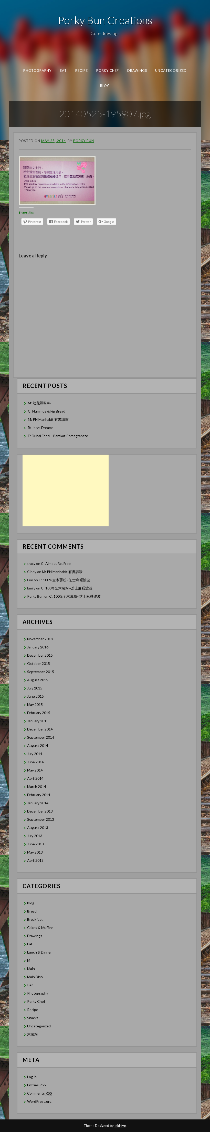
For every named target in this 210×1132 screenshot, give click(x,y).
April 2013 (35, 860)
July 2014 (34, 754)
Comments (39, 1093)
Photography (37, 70)
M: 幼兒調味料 (39, 403)
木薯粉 (32, 1034)
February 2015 (38, 712)
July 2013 (34, 836)
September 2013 (40, 819)
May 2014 (35, 770)
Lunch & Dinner (39, 952)
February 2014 (38, 795)
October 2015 (38, 663)
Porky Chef (107, 70)
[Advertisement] (66, 490)
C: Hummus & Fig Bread (47, 411)
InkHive (120, 1126)
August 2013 (37, 827)
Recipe (81, 70)
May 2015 (35, 704)
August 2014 (37, 745)
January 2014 (37, 803)
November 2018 (40, 639)
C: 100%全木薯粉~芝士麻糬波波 (64, 580)
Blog (105, 85)
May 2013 (35, 852)
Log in (32, 1077)
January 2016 (37, 647)
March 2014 (36, 786)
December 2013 (40, 811)
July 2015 (34, 688)
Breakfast (35, 919)
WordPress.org (39, 1101)
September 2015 (40, 671)
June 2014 (35, 762)
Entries (36, 1085)
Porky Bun (83, 141)
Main (31, 968)
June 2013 (35, 844)
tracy (31, 563)
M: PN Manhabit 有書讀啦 (48, 419)
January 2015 (37, 721)
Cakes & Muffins (40, 927)
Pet (30, 985)
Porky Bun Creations (105, 20)
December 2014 (40, 729)
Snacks (32, 1018)
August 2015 (37, 680)
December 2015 (40, 655)
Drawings (137, 70)
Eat (63, 70)
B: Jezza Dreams (41, 427)
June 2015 (35, 696)
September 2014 (40, 737)
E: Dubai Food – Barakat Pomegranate (58, 436)
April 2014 (35, 778)
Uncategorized (171, 70)
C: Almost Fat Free (56, 563)
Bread (32, 911)
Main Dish (35, 977)
